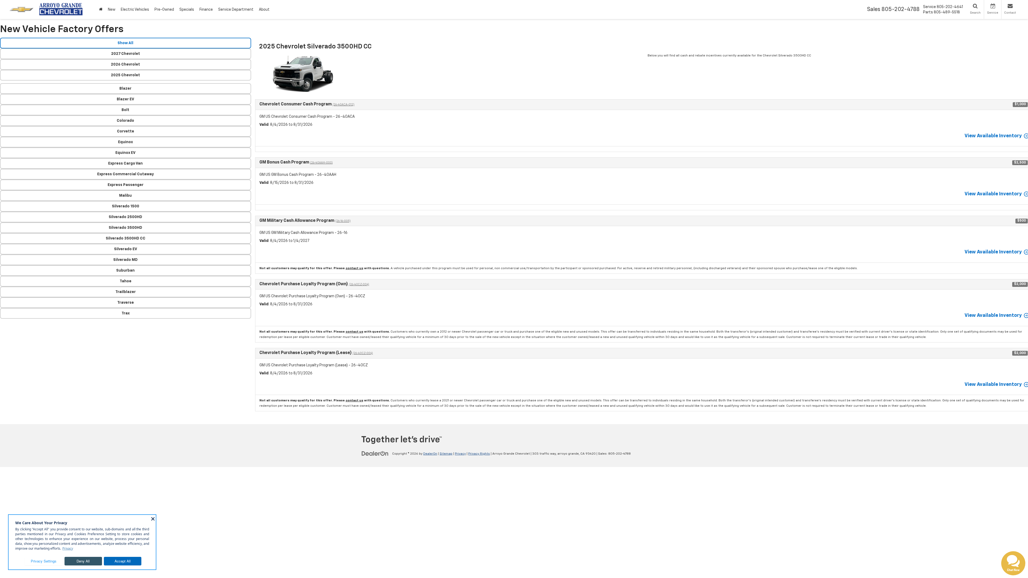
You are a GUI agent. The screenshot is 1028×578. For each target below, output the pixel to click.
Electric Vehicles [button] (135, 10)
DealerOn (430, 453)
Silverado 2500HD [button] (125, 217)
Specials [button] (186, 10)
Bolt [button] (125, 110)
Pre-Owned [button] (164, 10)
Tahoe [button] (125, 281)
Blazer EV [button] (125, 99)
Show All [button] (125, 43)
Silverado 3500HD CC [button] (125, 238)
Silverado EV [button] (125, 249)
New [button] (111, 10)
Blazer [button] (125, 88)
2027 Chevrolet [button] (125, 54)
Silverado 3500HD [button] (125, 228)
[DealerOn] (375, 453)
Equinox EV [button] (125, 153)
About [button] (264, 10)
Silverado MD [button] (125, 260)
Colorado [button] (125, 121)
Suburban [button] (125, 270)
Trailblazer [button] (125, 292)
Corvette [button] (125, 131)
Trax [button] (126, 313)
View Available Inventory (993, 136)
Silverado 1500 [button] (125, 206)
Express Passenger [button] (125, 185)
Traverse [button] (125, 303)
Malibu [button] (125, 195)
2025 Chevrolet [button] (125, 75)
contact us (354, 268)
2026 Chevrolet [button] (125, 64)
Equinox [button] (125, 142)
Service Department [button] (236, 10)
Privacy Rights (479, 453)
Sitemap (446, 453)
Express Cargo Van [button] (125, 163)
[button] (100, 9)
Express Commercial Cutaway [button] (125, 174)
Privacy (460, 453)
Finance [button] (206, 10)
